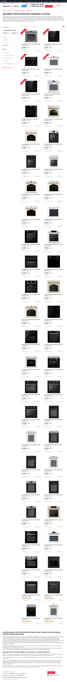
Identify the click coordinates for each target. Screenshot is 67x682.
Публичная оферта (28, 1)
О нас (10, 1)
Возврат (46, 1)
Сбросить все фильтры (8, 67)
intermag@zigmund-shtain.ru (54, 675)
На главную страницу (7, 10)
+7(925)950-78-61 (23, 673)
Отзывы (51, 1)
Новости (56, 1)
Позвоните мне (49, 6)
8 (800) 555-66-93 (21, 675)
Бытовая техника (30, 10)
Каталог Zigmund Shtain (19, 10)
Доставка (20, 1)
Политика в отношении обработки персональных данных (14, 677)
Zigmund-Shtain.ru (14, 679)
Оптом (35, 1)
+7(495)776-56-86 (12, 673)
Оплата (14, 1)
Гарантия (41, 1)
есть (5, 49)
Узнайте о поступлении (26, 598)
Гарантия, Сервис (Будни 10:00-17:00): (10, 675)
